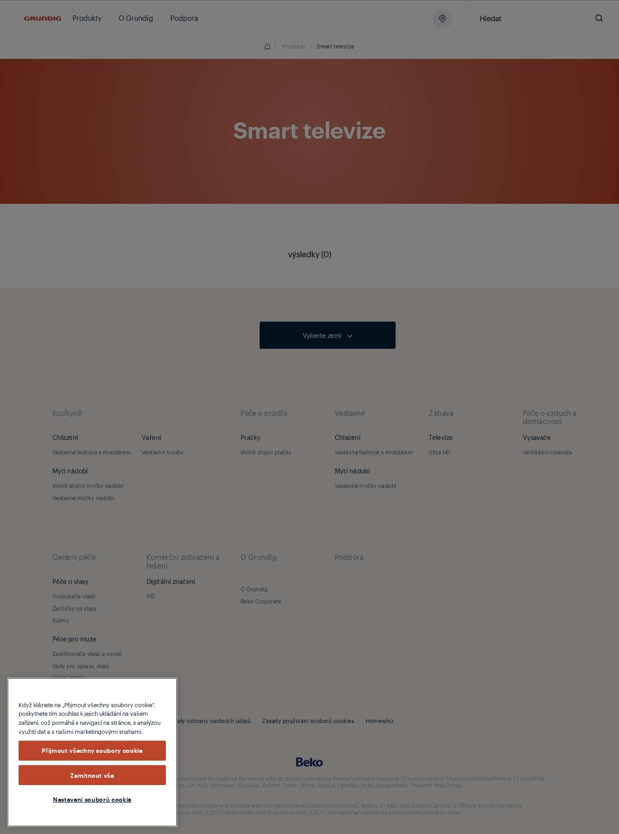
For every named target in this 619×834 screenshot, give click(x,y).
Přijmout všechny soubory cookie (92, 751)
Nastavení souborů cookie (92, 799)
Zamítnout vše (92, 775)
